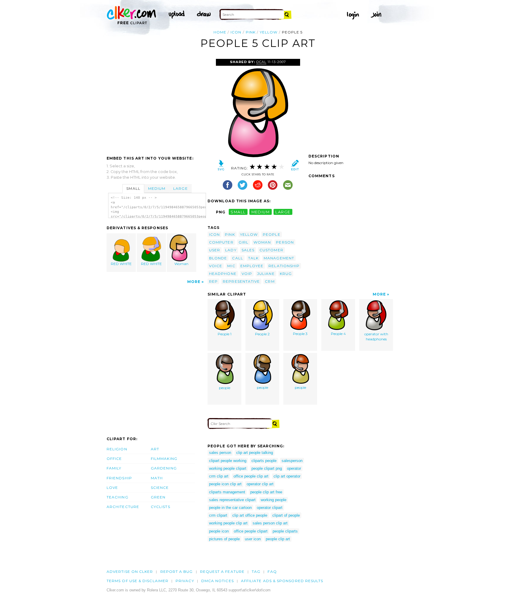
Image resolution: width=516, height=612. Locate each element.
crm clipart (218, 515)
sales (248, 250)
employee (252, 266)
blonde (218, 258)
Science (160, 487)
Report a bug (176, 571)
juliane (266, 273)
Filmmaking (164, 458)
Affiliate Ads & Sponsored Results (282, 581)
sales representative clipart (232, 500)
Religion (117, 449)
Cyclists (160, 506)
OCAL (261, 62)
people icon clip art (225, 484)
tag (256, 571)
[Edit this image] (295, 166)
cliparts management (227, 492)
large (282, 212)
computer (221, 242)
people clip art (278, 539)
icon (236, 32)
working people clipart (227, 468)
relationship (284, 266)
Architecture (123, 506)
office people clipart (251, 531)
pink (251, 32)
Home (220, 32)
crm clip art (218, 476)
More (193, 281)
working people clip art (228, 523)
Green (158, 497)
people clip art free (266, 492)
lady (230, 250)
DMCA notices (217, 581)
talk (253, 258)
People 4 (338, 333)
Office (114, 458)
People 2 (262, 334)
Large (180, 188)
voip (247, 273)
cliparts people (264, 460)
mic (231, 266)
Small (133, 188)
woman (262, 242)
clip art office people (249, 515)
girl (243, 242)
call (237, 258)
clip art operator (287, 476)
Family (114, 468)
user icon (253, 539)
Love (112, 487)
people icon (219, 531)
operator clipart (269, 507)
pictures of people (224, 539)
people (271, 234)
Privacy (185, 581)
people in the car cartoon (230, 507)
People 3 (300, 333)
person (285, 242)
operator (294, 468)
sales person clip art (270, 523)
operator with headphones (376, 336)
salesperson (292, 460)
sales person (220, 452)
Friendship (119, 478)
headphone (222, 273)
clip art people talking (254, 452)
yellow (268, 32)
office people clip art (251, 476)
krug (286, 273)
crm (269, 281)
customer (271, 250)
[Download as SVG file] (221, 166)
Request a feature (222, 571)
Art (155, 449)
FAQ (272, 571)
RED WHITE (121, 263)
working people (273, 500)
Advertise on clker (130, 571)
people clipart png (266, 468)
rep (213, 281)
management (279, 258)
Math (157, 478)
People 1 (224, 334)
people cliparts (285, 531)
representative (241, 281)
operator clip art (260, 484)
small (238, 212)
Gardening (164, 468)
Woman (181, 263)
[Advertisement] (157, 104)
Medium (156, 188)
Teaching (117, 497)
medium (260, 212)
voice (215, 266)
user (214, 250)
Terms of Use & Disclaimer (137, 581)
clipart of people (286, 515)
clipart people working (227, 460)
